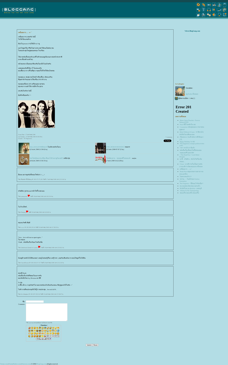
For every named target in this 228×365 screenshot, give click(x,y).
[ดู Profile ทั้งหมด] (192, 94)
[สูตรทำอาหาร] (198, 7)
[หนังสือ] (219, 12)
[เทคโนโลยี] (219, 7)
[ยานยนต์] (224, 7)
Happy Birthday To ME (187, 142)
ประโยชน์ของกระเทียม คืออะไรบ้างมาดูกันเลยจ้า (47, 158)
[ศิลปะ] (224, 12)
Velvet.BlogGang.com (192, 31)
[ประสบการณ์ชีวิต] (219, 17)
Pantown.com (26, 364)
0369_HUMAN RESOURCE (115, 147)
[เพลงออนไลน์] (208, 12)
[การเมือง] (203, 12)
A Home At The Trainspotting (189, 190)
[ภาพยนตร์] (208, 7)
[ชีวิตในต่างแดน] (224, 17)
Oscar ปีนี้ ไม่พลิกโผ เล (188, 124)
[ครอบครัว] (214, 12)
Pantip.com (4, 364)
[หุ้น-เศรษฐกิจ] (203, 17)
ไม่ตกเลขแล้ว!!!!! (186, 176)
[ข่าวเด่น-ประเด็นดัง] (203, 7)
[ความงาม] (198, 12)
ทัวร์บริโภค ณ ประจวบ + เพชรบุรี (191, 188)
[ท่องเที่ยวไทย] (198, 17)
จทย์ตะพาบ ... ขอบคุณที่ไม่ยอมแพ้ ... (119, 158)
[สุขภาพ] (214, 17)
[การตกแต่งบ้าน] (214, 7)
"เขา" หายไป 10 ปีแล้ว (187, 148)
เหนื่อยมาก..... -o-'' (186, 169)
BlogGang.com (41, 364)
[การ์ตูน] (208, 17)
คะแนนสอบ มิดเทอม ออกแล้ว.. (190, 186)
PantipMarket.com (15, 364)
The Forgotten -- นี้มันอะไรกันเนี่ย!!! (191, 183)
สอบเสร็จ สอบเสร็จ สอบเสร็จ (189, 193)
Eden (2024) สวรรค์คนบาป (39, 147)
